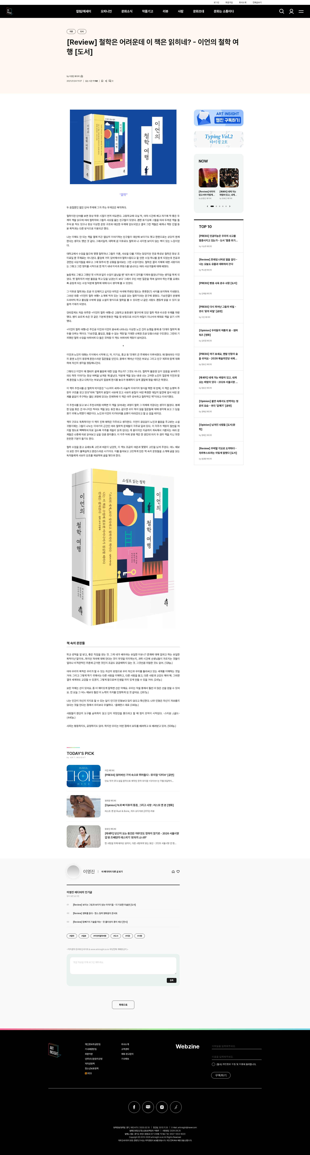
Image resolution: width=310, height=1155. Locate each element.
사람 (180, 11)
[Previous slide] (207, 206)
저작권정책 (90, 1063)
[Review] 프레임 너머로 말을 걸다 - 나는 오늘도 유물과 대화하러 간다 (218, 262)
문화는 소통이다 (224, 11)
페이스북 (134, 1107)
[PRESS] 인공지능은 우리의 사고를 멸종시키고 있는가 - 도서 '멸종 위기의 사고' (218, 238)
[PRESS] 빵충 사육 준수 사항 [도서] (218, 283)
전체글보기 (257, 2)
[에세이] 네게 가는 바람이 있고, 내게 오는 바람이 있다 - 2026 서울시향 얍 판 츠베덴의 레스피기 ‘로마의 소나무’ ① (229, 193)
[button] (212, 206)
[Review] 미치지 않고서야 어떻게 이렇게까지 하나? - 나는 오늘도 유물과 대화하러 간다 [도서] (208, 193)
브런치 (176, 1107)
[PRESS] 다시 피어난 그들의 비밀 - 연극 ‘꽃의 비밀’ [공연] (217, 309)
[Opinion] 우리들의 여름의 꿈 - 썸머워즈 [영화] (218, 332)
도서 (81, 31)
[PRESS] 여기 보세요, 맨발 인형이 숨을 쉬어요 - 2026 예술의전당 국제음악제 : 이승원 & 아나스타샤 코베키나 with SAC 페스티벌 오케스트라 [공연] (218, 356)
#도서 (116, 936)
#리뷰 (127, 936)
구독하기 (221, 1075)
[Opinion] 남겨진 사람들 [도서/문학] (217, 427)
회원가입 (229, 2)
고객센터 (125, 1049)
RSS (90, 1073)
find (281, 11)
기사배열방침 (91, 1049)
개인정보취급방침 (92, 1044)
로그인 (216, 2)
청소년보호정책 (91, 1068)
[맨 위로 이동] (299, 1144)
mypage (291, 11)
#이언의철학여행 (99, 936)
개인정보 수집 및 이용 (232, 1064)
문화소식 (126, 11)
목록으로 (123, 1004)
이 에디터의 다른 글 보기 (112, 871)
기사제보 (125, 1059)
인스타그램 (162, 1107)
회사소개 (242, 2)
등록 (171, 980)
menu (301, 11)
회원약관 (89, 1054)
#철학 (72, 936)
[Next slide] (229, 206)
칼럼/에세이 (83, 11)
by (73, 76)
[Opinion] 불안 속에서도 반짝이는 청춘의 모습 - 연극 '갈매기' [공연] (218, 403)
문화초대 (198, 11)
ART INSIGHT (54, 1050)
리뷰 (165, 11)
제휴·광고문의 (127, 1054)
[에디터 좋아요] (178, 871)
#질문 (84, 936)
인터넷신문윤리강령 (93, 1059)
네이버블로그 (148, 1107)
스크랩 (102, 81)
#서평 (139, 936)
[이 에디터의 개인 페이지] (81, 76)
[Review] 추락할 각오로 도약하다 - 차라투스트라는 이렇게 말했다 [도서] (218, 450)
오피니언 (106, 11)
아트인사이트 (9, 11)
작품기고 (147, 11)
